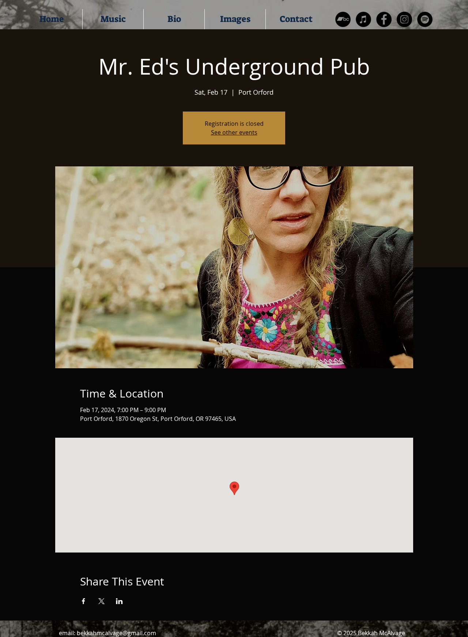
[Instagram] (404, 19)
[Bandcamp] (343, 19)
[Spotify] (425, 19)
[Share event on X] (101, 601)
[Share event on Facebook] (83, 601)
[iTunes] (363, 19)
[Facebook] (384, 19)
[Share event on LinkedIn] (119, 601)
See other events (234, 132)
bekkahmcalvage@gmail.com (116, 633)
